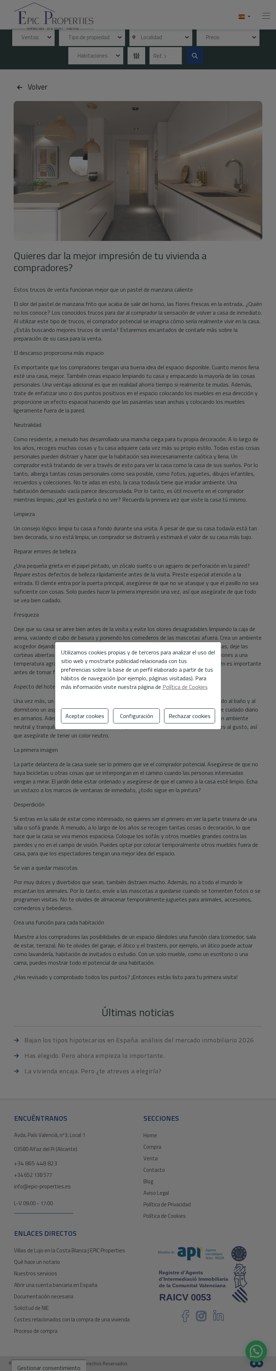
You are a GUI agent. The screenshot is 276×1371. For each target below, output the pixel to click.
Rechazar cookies (190, 716)
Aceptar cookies (84, 716)
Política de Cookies (185, 686)
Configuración (136, 716)
